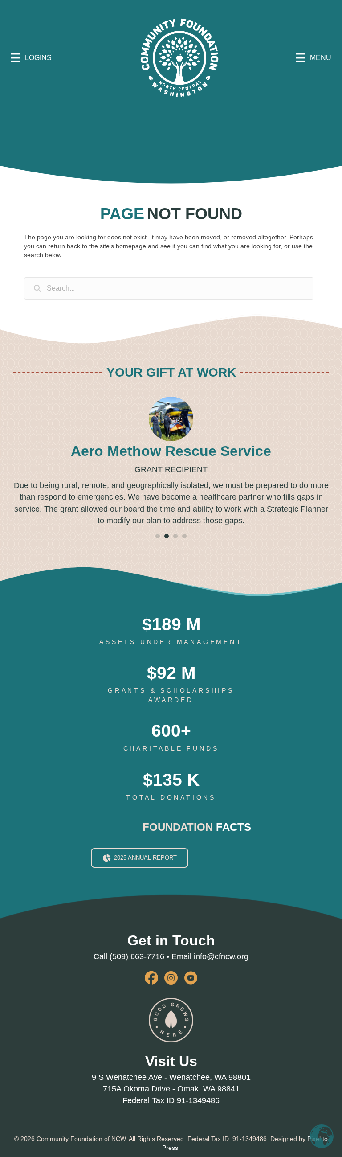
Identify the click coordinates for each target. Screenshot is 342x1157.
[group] (171, 631)
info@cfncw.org (221, 956)
